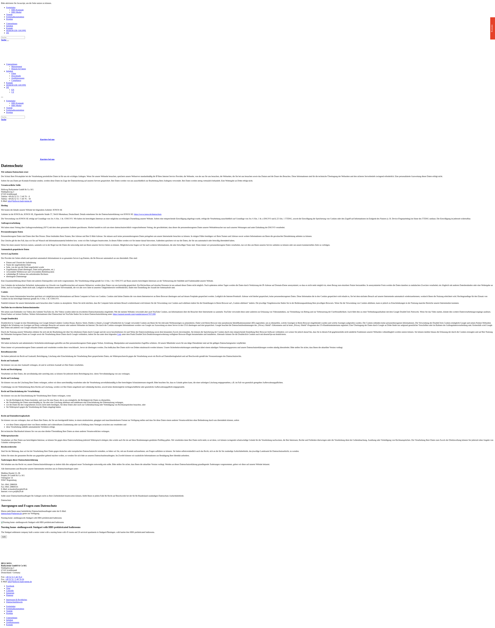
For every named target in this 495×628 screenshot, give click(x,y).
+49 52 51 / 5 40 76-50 (14, 579)
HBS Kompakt (17, 10)
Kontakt (9, 28)
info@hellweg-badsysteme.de (20, 201)
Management (16, 66)
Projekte (9, 19)
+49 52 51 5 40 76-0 (13, 577)
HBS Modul (16, 12)
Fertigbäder (10, 7)
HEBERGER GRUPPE (16, 30)
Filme (13, 73)
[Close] (8, 40)
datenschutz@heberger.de (11, 513)
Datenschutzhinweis (14, 602)
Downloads (16, 76)
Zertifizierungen (17, 78)
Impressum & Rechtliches (16, 600)
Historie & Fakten (18, 69)
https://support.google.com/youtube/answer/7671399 (134, 314)
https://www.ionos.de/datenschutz (147, 214)
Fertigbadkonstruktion (15, 17)
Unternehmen (11, 23)
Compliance (16, 80)
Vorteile (9, 14)
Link (119, 334)
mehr (4, 537)
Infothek (9, 26)
